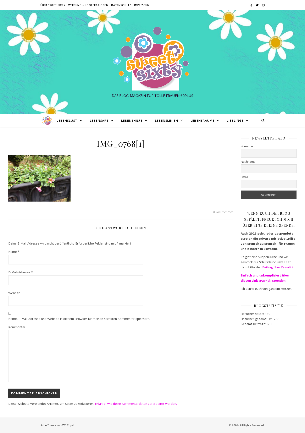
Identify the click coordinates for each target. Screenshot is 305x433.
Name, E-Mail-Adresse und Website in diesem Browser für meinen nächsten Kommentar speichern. (79, 319)
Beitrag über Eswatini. (278, 267)
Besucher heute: (253, 314)
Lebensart (99, 120)
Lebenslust (67, 120)
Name (13, 252)
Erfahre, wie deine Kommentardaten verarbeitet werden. (136, 403)
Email (244, 177)
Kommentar (16, 327)
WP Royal (68, 425)
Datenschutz (121, 5)
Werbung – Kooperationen (88, 5)
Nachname (248, 162)
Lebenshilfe (132, 120)
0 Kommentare (223, 212)
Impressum (142, 5)
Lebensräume (202, 120)
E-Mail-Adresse (20, 272)
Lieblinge (235, 120)
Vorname (247, 146)
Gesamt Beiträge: (254, 324)
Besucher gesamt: (254, 319)
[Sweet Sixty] (152, 58)
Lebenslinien (166, 120)
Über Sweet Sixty (52, 5)
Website (14, 293)
